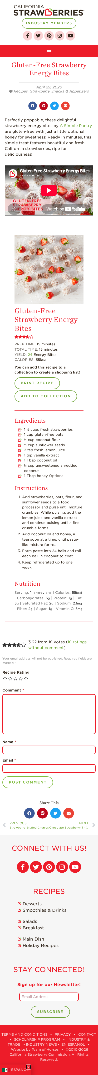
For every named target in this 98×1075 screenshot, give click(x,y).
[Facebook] (27, 36)
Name (9, 742)
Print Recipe (37, 383)
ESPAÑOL (20, 1070)
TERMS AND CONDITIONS (24, 1034)
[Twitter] (38, 36)
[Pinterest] (49, 36)
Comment (13, 690)
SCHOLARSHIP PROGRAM (37, 1039)
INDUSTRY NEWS (41, 1044)
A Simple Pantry (76, 125)
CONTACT (87, 1034)
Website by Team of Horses (35, 1049)
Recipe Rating (15, 672)
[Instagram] (59, 36)
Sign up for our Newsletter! (49, 984)
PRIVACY (63, 1034)
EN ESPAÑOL (73, 1044)
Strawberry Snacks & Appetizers (59, 91)
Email (9, 760)
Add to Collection (46, 396)
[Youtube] (70, 36)
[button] (49, 49)
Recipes (21, 91)
